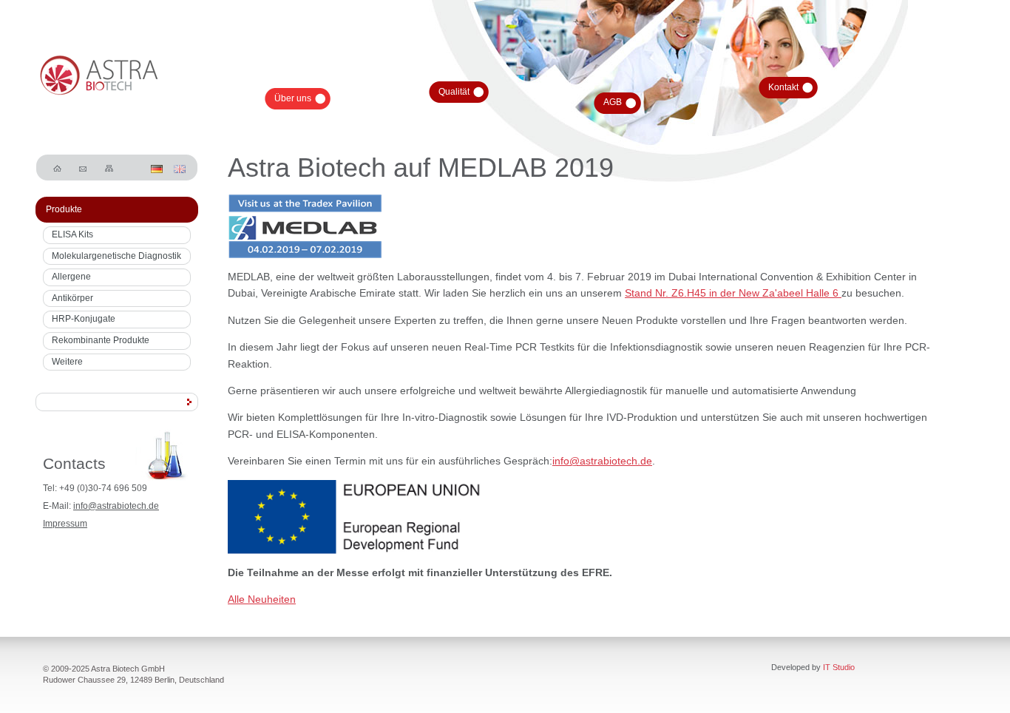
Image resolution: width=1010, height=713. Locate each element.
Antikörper (72, 298)
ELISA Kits (72, 234)
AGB (612, 102)
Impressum (65, 523)
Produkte (64, 209)
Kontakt (783, 87)
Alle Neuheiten (262, 599)
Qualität (454, 92)
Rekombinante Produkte (100, 340)
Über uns (292, 98)
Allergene (71, 276)
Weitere (67, 361)
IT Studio (839, 667)
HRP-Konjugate (83, 319)
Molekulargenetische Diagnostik (116, 256)
